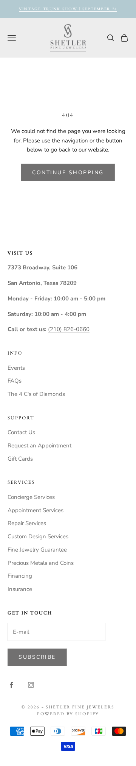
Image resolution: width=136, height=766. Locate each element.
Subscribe (37, 657)
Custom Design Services (38, 536)
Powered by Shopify (68, 714)
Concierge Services (31, 497)
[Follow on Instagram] (31, 685)
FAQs (15, 381)
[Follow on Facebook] (11, 685)
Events (16, 368)
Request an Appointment (39, 445)
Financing (20, 576)
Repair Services (27, 523)
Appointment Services (35, 510)
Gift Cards (20, 459)
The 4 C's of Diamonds (36, 394)
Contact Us (21, 432)
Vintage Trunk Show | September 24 (68, 9)
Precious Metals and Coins (41, 563)
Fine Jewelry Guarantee (37, 549)
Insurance (20, 589)
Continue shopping (68, 172)
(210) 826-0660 (69, 329)
